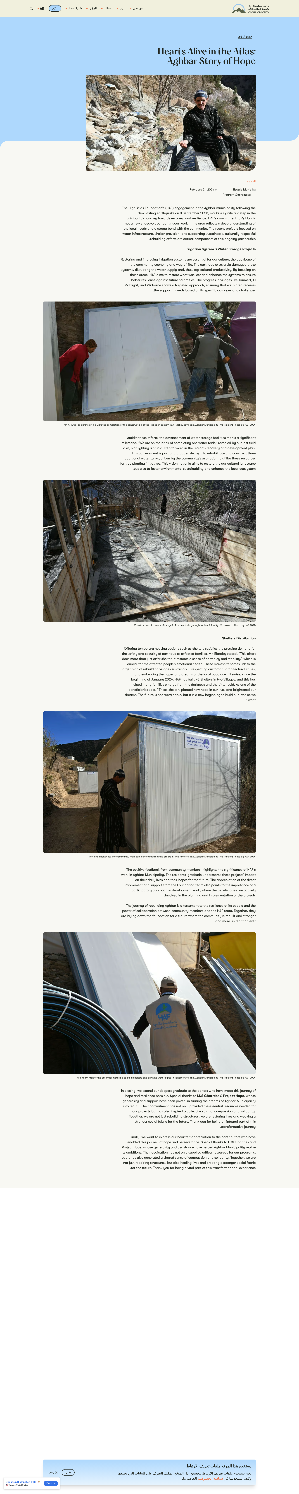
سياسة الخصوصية (210, 1479)
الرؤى (93, 8)
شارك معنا (75, 8)
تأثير (122, 8)
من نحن (138, 8)
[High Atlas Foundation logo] (250, 8)
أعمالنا (108, 8)
